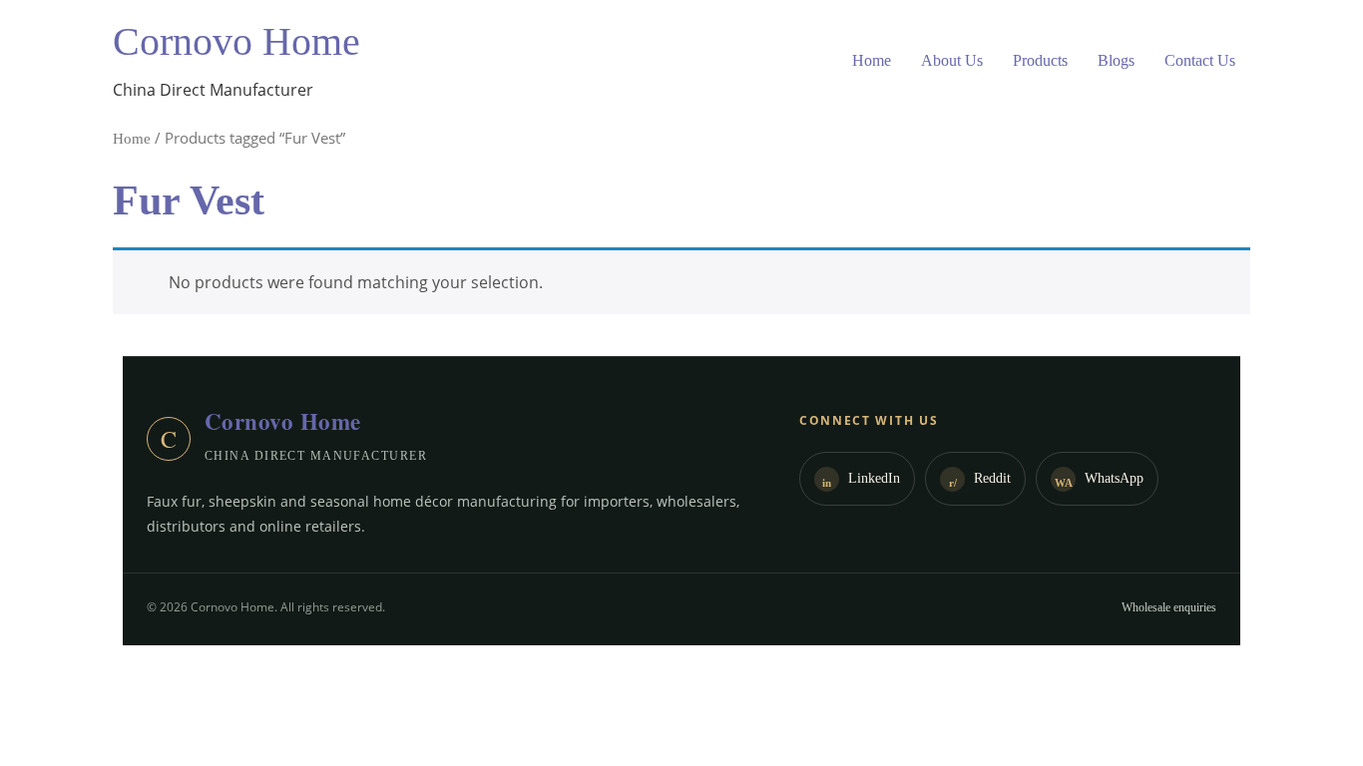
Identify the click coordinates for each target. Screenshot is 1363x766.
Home (871, 60)
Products (1040, 60)
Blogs (1116, 60)
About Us (952, 60)
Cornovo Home (236, 41)
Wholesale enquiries (1169, 607)
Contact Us (1199, 60)
